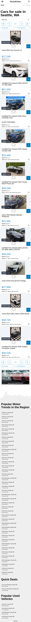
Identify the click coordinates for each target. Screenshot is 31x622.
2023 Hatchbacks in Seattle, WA (9, 499)
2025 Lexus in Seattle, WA (7, 458)
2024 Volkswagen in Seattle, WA (9, 495)
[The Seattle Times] (15, 1)
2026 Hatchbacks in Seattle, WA (9, 544)
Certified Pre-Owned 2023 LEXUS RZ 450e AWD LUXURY (15, 248)
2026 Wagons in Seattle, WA (8, 565)
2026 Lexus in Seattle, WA (7, 507)
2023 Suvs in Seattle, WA (7, 421)
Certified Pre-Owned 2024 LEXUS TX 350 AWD (15, 84)
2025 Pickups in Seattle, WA (8, 536)
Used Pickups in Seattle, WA (8, 617)
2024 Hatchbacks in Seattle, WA (9, 524)
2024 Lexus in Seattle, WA (7, 446)
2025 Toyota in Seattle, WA (8, 429)
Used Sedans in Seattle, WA (8, 609)
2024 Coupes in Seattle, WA (8, 552)
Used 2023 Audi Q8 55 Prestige (14, 281)
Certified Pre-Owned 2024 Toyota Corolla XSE (14, 150)
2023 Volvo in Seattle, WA (7, 491)
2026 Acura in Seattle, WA (8, 569)
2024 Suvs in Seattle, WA (7, 417)
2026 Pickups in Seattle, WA (8, 548)
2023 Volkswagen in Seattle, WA (9, 479)
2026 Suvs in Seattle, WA (7, 438)
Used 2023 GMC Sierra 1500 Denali (15, 314)
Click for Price (8, 122)
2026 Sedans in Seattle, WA (8, 520)
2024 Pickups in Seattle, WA (8, 503)
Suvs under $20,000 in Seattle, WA (9, 585)
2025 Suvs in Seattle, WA (7, 413)
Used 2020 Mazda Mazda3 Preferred (12, 215)
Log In (23, 5)
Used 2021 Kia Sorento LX (12, 50)
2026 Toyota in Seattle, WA (8, 442)
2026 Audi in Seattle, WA (7, 573)
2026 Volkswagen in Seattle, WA (9, 561)
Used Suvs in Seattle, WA (7, 605)
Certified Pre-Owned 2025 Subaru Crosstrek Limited (14, 347)
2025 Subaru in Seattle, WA (8, 462)
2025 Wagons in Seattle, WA (8, 540)
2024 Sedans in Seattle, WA (8, 434)
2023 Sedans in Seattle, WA (8, 487)
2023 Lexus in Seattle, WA (7, 454)
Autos (2, 5)
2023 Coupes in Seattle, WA (8, 556)
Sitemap (15, 621)
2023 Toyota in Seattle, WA (8, 466)
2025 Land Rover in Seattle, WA (9, 516)
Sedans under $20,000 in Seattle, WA (10, 589)
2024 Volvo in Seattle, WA (7, 511)
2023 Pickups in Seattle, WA (8, 532)
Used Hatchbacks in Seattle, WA (9, 613)
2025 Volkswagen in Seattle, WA (9, 450)
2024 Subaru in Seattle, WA (8, 483)
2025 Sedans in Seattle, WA (8, 470)
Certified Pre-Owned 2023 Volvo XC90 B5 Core (14, 117)
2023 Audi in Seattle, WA (7, 475)
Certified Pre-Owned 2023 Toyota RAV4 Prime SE (14, 183)
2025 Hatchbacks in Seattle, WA (9, 528)
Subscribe (28, 5)
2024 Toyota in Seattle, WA (8, 425)
